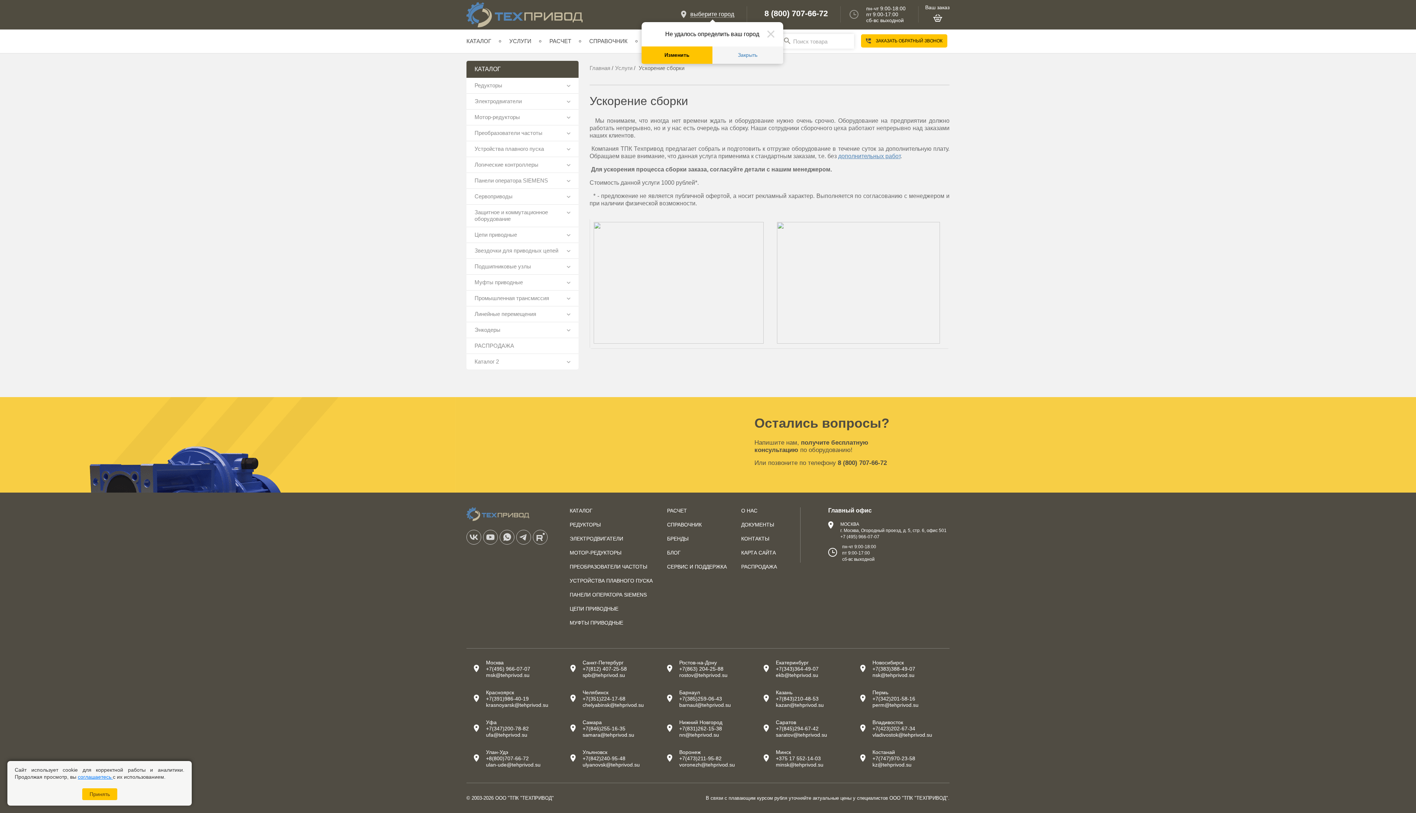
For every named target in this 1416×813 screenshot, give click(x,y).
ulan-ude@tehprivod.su (513, 765)
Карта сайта (758, 553)
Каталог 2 (487, 361)
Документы (757, 525)
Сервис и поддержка (697, 567)
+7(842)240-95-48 (604, 758)
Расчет (560, 41)
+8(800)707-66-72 (507, 758)
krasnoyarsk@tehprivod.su (517, 705)
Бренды (677, 539)
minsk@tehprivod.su (799, 765)
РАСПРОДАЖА (494, 346)
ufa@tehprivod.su (506, 735)
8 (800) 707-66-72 (796, 14)
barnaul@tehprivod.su (705, 705)
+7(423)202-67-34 (893, 729)
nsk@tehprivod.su (893, 675)
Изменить (677, 55)
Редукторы (488, 85)
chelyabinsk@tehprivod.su (613, 705)
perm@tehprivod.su (895, 705)
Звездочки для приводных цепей (516, 250)
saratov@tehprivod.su (801, 735)
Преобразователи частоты (508, 133)
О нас (749, 511)
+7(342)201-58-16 (893, 699)
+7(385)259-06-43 (700, 699)
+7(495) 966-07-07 (508, 669)
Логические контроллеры (506, 164)
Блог (674, 553)
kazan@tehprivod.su (800, 705)
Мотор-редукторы (497, 117)
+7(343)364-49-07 (797, 669)
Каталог (478, 41)
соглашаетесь (95, 777)
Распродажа (759, 567)
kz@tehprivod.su (892, 765)
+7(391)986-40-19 (507, 699)
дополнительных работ (869, 156)
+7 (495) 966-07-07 (859, 536)
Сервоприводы (494, 196)
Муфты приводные (499, 282)
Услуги (520, 41)
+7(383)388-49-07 (893, 669)
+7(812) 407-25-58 (605, 669)
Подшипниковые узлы (503, 266)
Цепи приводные (496, 235)
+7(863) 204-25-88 (701, 669)
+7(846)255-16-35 (604, 729)
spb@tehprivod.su (604, 675)
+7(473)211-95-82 (700, 758)
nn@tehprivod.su (699, 735)
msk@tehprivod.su (508, 675)
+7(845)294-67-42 (797, 729)
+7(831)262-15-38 (700, 729)
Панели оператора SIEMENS (511, 180)
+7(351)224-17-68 (604, 699)
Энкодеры (487, 330)
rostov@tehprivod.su (703, 675)
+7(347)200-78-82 (507, 729)
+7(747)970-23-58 (893, 758)
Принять (100, 794)
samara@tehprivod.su (608, 735)
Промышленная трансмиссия (512, 298)
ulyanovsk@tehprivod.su (611, 765)
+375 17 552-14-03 (798, 758)
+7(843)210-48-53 (797, 699)
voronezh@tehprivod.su (707, 765)
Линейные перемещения (505, 314)
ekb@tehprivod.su (797, 675)
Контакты (755, 539)
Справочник (608, 41)
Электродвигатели (498, 101)
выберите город (712, 14)
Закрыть (747, 55)
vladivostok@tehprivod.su (902, 735)
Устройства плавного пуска (509, 149)
